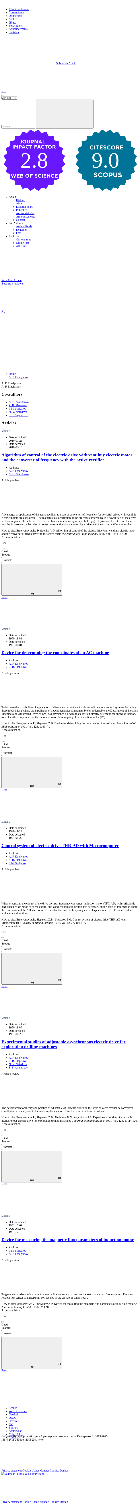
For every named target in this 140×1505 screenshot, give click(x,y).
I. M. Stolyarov (17, 408)
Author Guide (24, 226)
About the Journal (19, 9)
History (20, 200)
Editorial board (24, 206)
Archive (13, 19)
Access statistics (25, 213)
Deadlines (22, 229)
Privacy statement (11, 1470)
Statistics (14, 32)
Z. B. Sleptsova (18, 405)
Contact (20, 219)
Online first (15, 15)
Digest (12, 22)
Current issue (16, 12)
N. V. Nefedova (18, 411)
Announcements (18, 28)
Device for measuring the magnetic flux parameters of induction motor (67, 1239)
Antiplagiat (15, 1430)
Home (12, 373)
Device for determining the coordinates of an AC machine (55, 652)
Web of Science (18, 1411)
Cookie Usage (30, 1470)
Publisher (21, 210)
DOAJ (12, 1417)
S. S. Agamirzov (18, 415)
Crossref (13, 1421)
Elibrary (13, 1427)
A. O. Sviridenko (19, 402)
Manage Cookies (49, 1470)
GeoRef (13, 1414)
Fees (18, 232)
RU (3, 91)
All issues (21, 246)
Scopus (13, 1407)
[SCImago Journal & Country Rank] (22, 1473)
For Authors (16, 25)
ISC (11, 1424)
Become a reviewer (12, 283)
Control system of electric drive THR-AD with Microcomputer (60, 845)
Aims (19, 203)
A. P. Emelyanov (18, 377)
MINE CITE (16, 1434)
